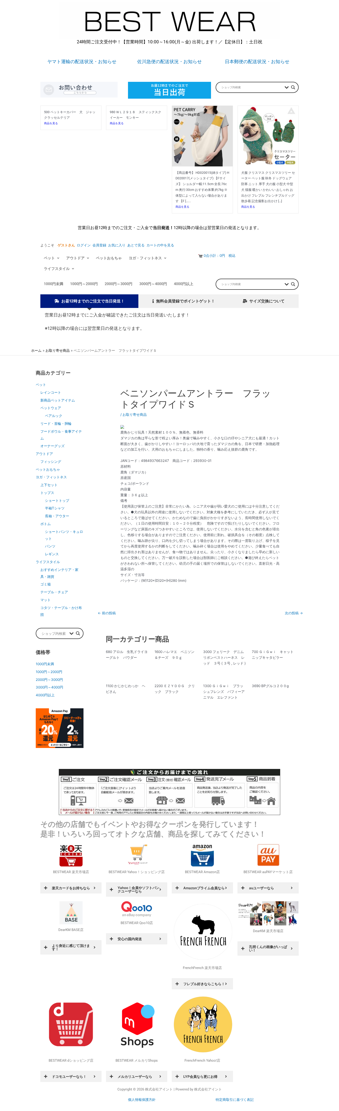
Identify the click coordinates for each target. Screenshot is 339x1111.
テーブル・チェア (54, 592)
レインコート (50, 392)
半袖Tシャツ (55, 508)
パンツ (50, 546)
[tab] (89, 301)
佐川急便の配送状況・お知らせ (169, 61)
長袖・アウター (57, 516)
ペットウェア (50, 408)
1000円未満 (53, 284)
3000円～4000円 (153, 284)
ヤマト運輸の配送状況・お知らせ (81, 61)
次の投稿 (294, 613)
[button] (51, 258)
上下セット (49, 485)
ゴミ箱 (45, 584)
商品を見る (51, 123)
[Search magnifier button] (293, 87)
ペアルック (53, 416)
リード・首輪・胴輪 (55, 423)
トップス (47, 492)
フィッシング (50, 461)
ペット (49, 258)
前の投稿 (107, 613)
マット (45, 600)
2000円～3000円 (118, 284)
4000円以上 (183, 284)
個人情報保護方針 (142, 1100)
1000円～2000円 (84, 284)
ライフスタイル (57, 268)
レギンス (52, 554)
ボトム (45, 524)
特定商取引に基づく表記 (235, 1100)
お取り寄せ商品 (134, 414)
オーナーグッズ (52, 446)
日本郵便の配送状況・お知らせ (257, 61)
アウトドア (75, 258)
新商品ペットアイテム (57, 400)
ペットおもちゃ (109, 258)
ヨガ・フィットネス (145, 258)
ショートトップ (57, 500)
